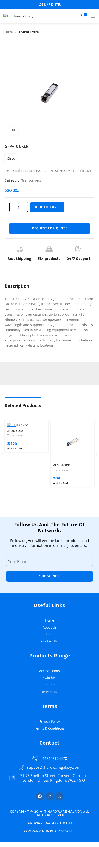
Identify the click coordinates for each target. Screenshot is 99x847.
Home (9, 31)
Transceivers (28, 31)
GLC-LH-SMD (61, 465)
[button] (14, 448)
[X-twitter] (59, 796)
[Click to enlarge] (13, 130)
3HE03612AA (15, 431)
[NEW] (26, 425)
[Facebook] (40, 796)
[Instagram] (49, 796)
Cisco (11, 158)
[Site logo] (18, 16)
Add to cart (47, 207)
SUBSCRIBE (49, 576)
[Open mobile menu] (93, 16)
